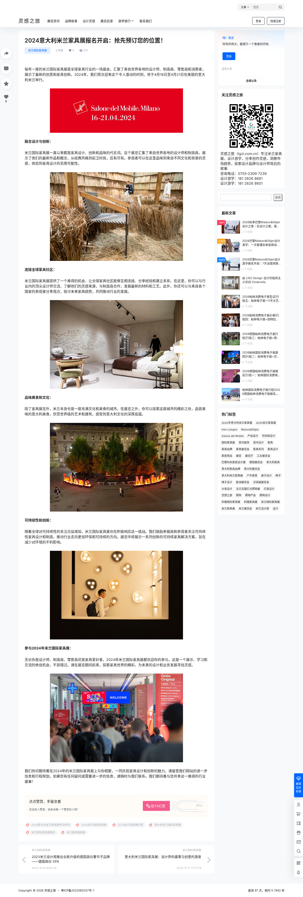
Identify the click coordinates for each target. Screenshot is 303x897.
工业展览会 (263, 455)
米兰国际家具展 (37, 50)
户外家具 (252, 475)
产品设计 (253, 436)
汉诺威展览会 (261, 482)
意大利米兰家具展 (232, 475)
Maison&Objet (250, 429)
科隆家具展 (250, 502)
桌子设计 (266, 475)
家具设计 (273, 449)
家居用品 (227, 455)
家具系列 (258, 449)
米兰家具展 (228, 508)
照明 (238, 495)
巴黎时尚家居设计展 (234, 462)
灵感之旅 (227, 495)
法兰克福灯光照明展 (248, 489)
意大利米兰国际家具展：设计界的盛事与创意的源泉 (163, 857)
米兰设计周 (262, 508)
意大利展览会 (252, 469)
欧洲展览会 (242, 482)
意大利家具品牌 (231, 469)
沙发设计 (227, 489)
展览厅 (249, 455)
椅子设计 (227, 482)
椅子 (278, 475)
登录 (258, 21)
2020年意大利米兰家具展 (237, 422)
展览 (238, 455)
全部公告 (251, 80)
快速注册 (275, 21)
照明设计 (265, 495)
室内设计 (258, 442)
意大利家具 (273, 462)
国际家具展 (228, 442)
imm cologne (229, 429)
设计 (275, 508)
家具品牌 (227, 449)
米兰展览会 (245, 508)
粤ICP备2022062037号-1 (77, 890)
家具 (270, 442)
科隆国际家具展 (231, 502)
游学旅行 (124, 21)
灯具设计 (269, 489)
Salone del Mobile (233, 436)
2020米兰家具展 (266, 422)
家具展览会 (242, 449)
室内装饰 (244, 442)
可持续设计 (268, 436)
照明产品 (250, 495)
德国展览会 (256, 462)
